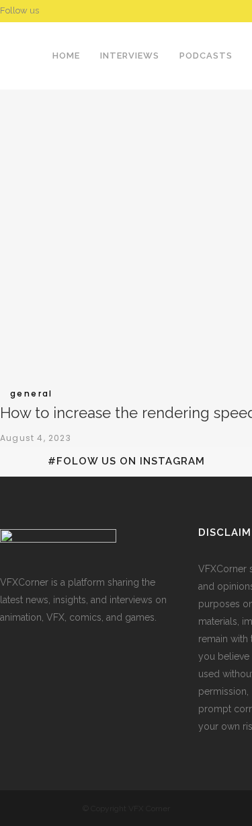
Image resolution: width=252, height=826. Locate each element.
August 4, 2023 (35, 438)
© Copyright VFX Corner (126, 808)
